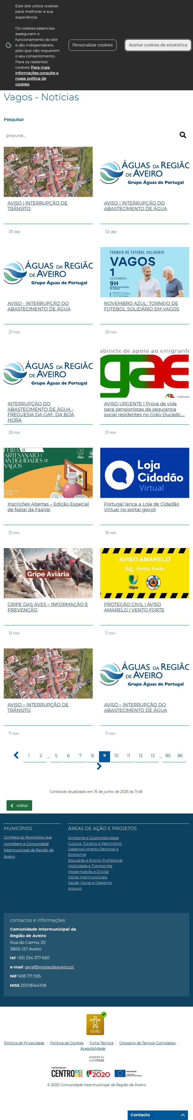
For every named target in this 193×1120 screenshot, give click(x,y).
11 (128, 755)
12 (140, 755)
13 (153, 755)
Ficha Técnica (101, 1043)
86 (180, 755)
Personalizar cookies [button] (92, 45)
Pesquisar (14, 120)
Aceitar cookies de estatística (158, 45)
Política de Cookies (67, 1043)
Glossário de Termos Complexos (147, 1043)
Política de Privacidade (24, 1043)
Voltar (22, 806)
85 (168, 755)
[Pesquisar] (183, 135)
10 (116, 755)
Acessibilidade (92, 1048)
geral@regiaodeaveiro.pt (49, 967)
